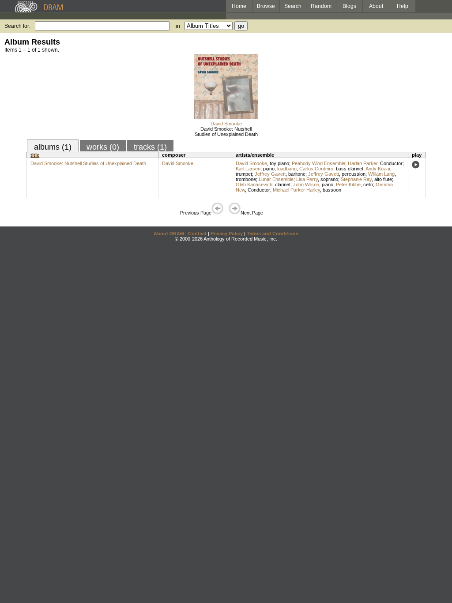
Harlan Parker (362, 163)
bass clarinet (349, 168)
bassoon (332, 189)
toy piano (279, 163)
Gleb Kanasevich (254, 184)
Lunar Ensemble (276, 179)
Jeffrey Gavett (270, 174)
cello (368, 184)
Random (321, 6)
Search (292, 6)
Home (239, 6)
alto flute (383, 179)
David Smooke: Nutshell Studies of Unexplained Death (226, 131)
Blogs (349, 6)
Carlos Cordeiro (316, 168)
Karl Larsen (248, 168)
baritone (296, 174)
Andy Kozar (377, 168)
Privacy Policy (227, 233)
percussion (353, 174)
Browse (266, 6)
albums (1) (53, 147)
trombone (246, 179)
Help (402, 6)
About (376, 6)
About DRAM (169, 233)
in (178, 26)
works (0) (103, 147)
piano (269, 168)
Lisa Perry (307, 179)
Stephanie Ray (356, 179)
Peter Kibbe (348, 184)
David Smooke (226, 123)
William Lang (381, 174)
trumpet (244, 174)
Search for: (17, 26)
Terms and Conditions (272, 233)
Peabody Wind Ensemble (318, 163)
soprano (329, 179)
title (34, 155)
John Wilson (306, 184)
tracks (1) (150, 147)
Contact (197, 233)
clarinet (282, 184)
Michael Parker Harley (296, 189)
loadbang (287, 168)
